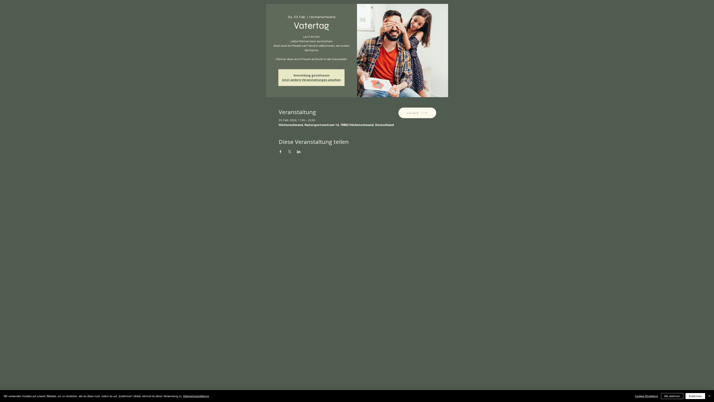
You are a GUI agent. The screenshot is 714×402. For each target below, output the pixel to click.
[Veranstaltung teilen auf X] (289, 151)
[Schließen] (709, 396)
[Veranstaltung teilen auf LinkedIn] (298, 151)
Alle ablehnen (672, 396)
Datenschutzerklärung (196, 396)
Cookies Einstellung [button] (646, 396)
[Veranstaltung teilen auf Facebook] (280, 151)
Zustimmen (695, 396)
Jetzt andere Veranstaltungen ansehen (311, 80)
